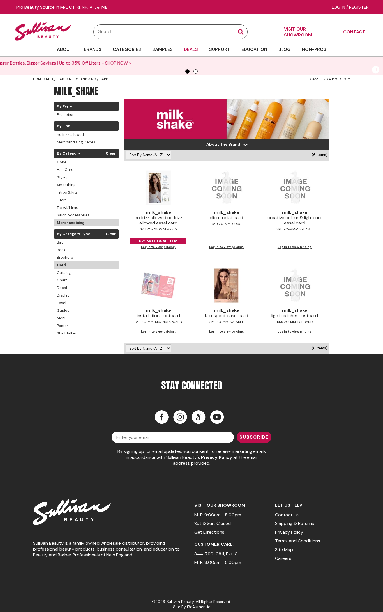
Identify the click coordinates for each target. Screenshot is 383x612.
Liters (62, 200)
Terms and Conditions (297, 541)
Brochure (65, 257)
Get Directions (209, 532)
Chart (62, 280)
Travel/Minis (67, 207)
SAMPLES (162, 49)
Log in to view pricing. (158, 247)
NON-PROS (314, 49)
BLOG (284, 49)
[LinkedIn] (199, 417)
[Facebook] (161, 417)
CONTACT (354, 32)
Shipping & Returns (294, 523)
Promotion (66, 114)
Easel (61, 303)
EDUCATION (254, 49)
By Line (63, 126)
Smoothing (66, 184)
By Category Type (73, 234)
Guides (63, 310)
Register (359, 7)
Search (241, 32)
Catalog (64, 272)
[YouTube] (217, 417)
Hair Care (65, 169)
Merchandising (70, 222)
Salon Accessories (73, 215)
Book (61, 249)
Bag (60, 242)
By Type (64, 106)
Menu (62, 318)
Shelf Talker (67, 333)
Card (61, 265)
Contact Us (287, 515)
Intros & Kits (67, 192)
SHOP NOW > (330, 63)
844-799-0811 (209, 554)
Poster (62, 325)
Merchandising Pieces (76, 142)
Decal (62, 287)
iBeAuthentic (198, 606)
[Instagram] (180, 417)
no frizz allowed (70, 134)
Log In (339, 7)
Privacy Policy (216, 457)
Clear (111, 153)
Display (63, 295)
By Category (68, 153)
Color (61, 162)
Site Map (284, 550)
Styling (63, 177)
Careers (283, 558)
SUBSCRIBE (254, 437)
